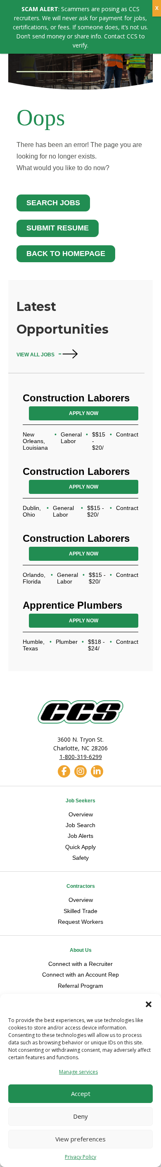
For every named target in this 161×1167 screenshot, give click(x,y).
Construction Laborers (76, 397)
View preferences (80, 1139)
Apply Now (83, 413)
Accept (80, 1093)
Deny (80, 1116)
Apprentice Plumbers (72, 605)
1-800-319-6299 (80, 757)
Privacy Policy (80, 1156)
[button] (148, 1004)
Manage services (78, 1071)
